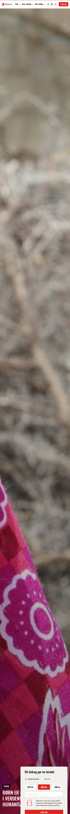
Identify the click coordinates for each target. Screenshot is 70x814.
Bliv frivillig (39, 4)
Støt (16, 4)
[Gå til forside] (7, 4)
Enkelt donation (33, 779)
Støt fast (47, 779)
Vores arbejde (26, 4)
